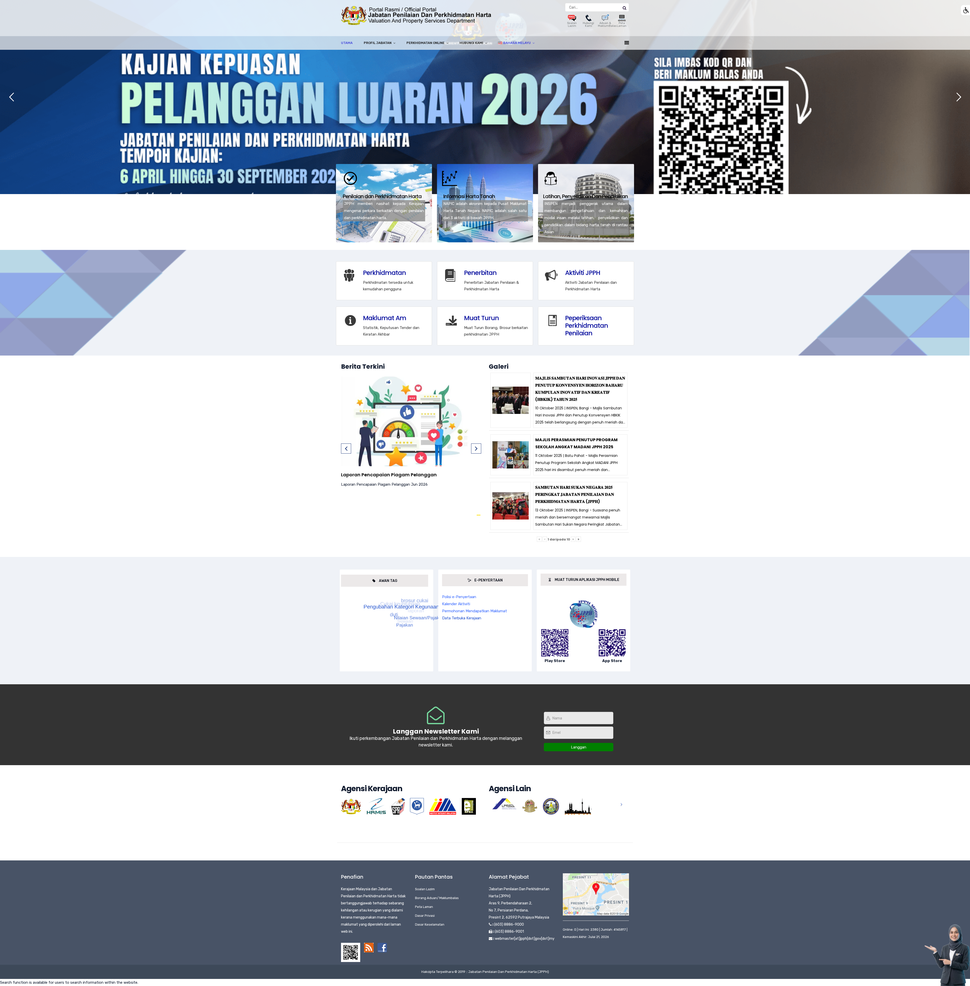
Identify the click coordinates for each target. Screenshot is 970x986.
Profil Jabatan (378, 43)
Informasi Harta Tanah (469, 196)
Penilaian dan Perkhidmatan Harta (382, 196)
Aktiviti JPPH (582, 272)
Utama (347, 43)
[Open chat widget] (947, 955)
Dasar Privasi (425, 916)
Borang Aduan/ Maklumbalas (437, 898)
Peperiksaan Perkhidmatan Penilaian (586, 326)
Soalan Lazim (572, 24)
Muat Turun (481, 318)
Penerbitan (480, 272)
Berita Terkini (363, 366)
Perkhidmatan (384, 272)
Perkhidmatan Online (425, 43)
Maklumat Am (384, 318)
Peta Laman (621, 24)
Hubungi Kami (588, 24)
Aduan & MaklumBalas (607, 24)
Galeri (498, 366)
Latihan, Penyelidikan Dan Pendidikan (585, 196)
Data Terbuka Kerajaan (461, 618)
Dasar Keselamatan (429, 924)
